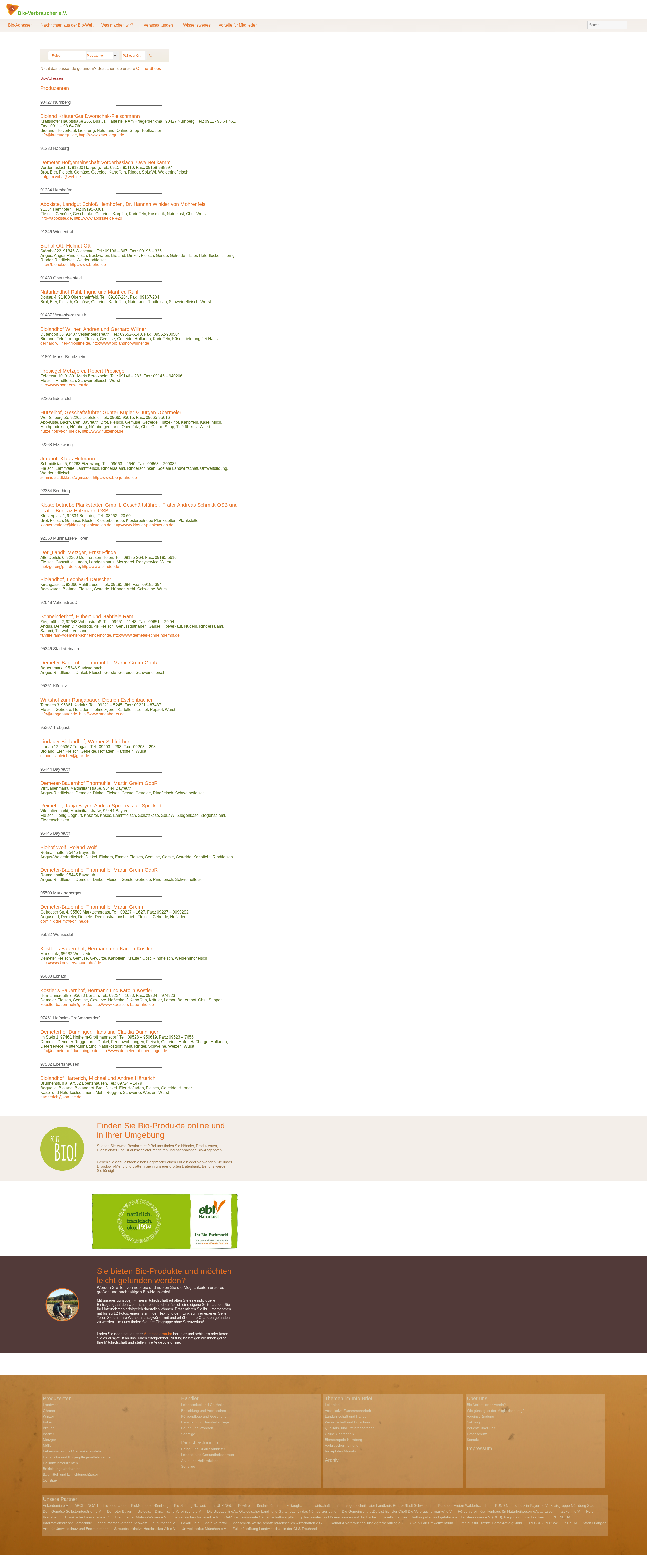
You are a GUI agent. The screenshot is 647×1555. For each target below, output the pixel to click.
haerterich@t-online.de (60, 1097)
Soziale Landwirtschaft (177, 468)
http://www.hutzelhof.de (102, 431)
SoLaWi (149, 172)
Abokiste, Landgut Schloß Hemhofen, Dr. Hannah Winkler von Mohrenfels (122, 204)
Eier (53, 172)
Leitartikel (332, 1405)
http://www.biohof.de (88, 264)
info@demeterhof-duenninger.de (69, 1051)
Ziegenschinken (54, 820)
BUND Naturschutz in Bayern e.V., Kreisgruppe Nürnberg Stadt (545, 1505)
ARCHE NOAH (86, 1505)
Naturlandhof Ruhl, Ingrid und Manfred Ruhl (89, 292)
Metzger (49, 1440)
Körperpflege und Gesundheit (204, 1416)
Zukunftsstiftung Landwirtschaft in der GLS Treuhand (275, 1529)
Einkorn (106, 857)
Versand (80, 631)
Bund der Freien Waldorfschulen (464, 1505)
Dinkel (133, 255)
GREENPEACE (562, 1517)
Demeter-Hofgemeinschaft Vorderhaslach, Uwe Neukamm (105, 162)
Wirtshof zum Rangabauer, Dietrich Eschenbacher (96, 700)
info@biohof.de (54, 264)
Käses (105, 815)
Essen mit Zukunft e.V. (563, 1511)
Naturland (105, 130)
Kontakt (473, 1440)
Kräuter (133, 958)
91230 (46, 148)
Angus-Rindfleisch (70, 255)
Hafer (192, 255)
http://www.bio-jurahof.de (115, 477)
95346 (46, 648)
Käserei (91, 815)
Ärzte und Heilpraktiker (199, 1461)
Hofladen (142, 339)
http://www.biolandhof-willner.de (120, 343)
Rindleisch (157, 302)
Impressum (479, 1448)
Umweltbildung (213, 468)
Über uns (477, 1398)
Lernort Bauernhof (180, 1000)
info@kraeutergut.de (58, 135)
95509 (46, 893)
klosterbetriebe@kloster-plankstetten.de (75, 525)
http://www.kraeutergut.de (101, 135)
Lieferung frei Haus (200, 339)
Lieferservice (51, 1046)
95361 (46, 685)
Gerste (162, 255)
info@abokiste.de (56, 218)
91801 (46, 356)
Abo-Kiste (49, 422)
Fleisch (65, 172)
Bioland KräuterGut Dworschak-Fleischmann (90, 116)
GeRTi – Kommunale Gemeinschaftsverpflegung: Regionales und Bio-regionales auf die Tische (300, 1517)
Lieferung (86, 130)
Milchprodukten (54, 427)
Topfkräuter (151, 130)
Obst (190, 214)
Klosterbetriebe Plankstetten (151, 520)
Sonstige (50, 1480)
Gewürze (98, 958)
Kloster (88, 520)
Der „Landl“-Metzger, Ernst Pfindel (78, 552)
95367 (46, 727)
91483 (46, 278)
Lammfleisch (87, 468)
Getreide (99, 172)
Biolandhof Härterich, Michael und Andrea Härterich (97, 1078)
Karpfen (120, 214)
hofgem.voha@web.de (60, 177)
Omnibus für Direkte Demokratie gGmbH (491, 1523)
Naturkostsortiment (115, 1046)
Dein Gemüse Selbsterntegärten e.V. (72, 1511)
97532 (46, 1064)
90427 (46, 102)
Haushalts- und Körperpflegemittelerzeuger (77, 1457)
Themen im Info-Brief (348, 1398)
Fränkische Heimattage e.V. (87, 1517)
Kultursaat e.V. (164, 1523)
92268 (46, 444)
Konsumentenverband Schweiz (122, 1523)
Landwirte (51, 1405)
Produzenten (57, 1398)
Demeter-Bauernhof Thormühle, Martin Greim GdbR (99, 662)
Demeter (61, 626)
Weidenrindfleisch (191, 958)
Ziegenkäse (188, 815)
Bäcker (48, 1434)
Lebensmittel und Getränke (203, 1405)
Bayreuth (90, 422)
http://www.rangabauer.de (102, 714)
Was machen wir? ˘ (118, 25)
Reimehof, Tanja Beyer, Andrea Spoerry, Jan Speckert (101, 805)
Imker (47, 1422)
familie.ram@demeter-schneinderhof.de (75, 635)
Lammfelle (65, 468)
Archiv (332, 1460)
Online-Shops (148, 68)
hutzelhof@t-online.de (60, 431)
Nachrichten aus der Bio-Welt (67, 25)
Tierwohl (63, 631)
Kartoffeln (117, 172)
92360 (46, 538)
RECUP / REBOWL (544, 1523)
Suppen (216, 1000)
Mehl (130, 589)
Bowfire (244, 1505)
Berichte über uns (481, 1428)
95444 (46, 769)
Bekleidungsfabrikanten (61, 1469)
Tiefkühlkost (187, 427)
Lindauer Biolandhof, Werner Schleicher (84, 741)
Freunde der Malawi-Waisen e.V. (141, 1517)
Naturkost (175, 214)
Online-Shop (128, 130)
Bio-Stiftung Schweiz (190, 1505)
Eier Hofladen (131, 1088)
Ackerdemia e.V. (56, 1505)
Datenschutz (477, 1434)
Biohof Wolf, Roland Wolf (68, 847)
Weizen (175, 1046)
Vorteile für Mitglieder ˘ (239, 25)
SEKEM (571, 1523)
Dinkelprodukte (85, 626)
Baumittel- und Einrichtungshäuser (70, 1474)
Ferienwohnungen (127, 1042)
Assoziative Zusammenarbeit (348, 1411)
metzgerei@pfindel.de (60, 566)
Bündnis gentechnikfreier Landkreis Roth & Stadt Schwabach (383, 1505)
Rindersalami (113, 468)
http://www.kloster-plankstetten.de (143, 525)
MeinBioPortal (215, 1523)
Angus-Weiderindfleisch (61, 857)
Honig (229, 255)
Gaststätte (65, 562)
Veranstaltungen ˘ (159, 25)
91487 (46, 315)
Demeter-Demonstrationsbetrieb (106, 917)
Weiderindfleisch (173, 172)
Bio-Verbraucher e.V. (42, 12)
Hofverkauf (66, 130)
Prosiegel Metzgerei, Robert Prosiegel (82, 371)
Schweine (146, 589)
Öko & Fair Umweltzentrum (431, 1523)
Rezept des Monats (340, 1451)
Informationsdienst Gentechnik (67, 1523)
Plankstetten (189, 520)
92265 (46, 398)
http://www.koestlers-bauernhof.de (70, 963)
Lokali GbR (190, 1523)
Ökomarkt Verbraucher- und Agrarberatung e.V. (366, 1523)
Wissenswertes (197, 25)
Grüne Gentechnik (339, 1434)
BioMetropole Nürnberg (150, 1505)
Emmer (121, 857)
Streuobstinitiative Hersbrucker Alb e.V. (145, 1529)
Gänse (154, 626)
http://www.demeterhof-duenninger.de (133, 1051)
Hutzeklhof (169, 422)
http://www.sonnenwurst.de (64, 385)
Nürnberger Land (104, 427)
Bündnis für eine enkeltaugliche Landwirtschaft (293, 1505)
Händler (190, 1398)
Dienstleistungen (199, 1442)
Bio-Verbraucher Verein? (486, 1405)
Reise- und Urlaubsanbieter (203, 1449)
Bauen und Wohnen (197, 1428)
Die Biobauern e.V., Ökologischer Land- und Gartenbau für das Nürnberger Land (271, 1511)
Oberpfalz (130, 427)
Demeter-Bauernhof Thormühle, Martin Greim (91, 907)
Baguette (48, 1088)
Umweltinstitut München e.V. (204, 1529)
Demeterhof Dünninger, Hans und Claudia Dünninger (99, 1032)
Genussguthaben (131, 626)
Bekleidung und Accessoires (203, 1411)
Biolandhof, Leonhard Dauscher (75, 579)
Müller (48, 1445)
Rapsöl (156, 709)
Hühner (117, 589)
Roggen (113, 1092)
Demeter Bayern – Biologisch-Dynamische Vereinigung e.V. (154, 1511)
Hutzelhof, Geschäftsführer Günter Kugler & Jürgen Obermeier (110, 412)
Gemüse (81, 172)
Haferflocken (210, 255)
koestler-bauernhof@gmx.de (65, 1004)
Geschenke (83, 214)
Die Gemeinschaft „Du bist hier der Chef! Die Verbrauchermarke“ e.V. (397, 1511)
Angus (46, 255)
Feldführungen (69, 339)
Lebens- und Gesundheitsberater (207, 1455)
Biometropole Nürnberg (343, 1440)
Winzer (48, 1416)
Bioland (47, 130)
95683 (46, 976)
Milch (216, 422)
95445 (46, 833)
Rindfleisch (64, 260)
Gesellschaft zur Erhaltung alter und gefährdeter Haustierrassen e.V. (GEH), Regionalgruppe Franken (463, 1517)
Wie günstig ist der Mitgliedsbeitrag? (496, 1411)
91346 (46, 231)
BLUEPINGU (222, 1505)
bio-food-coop (114, 1505)
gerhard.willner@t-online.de (65, 343)
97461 (46, 1018)
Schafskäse (148, 815)
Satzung (473, 1422)
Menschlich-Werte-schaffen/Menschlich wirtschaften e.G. (277, 1523)
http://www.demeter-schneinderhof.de (146, 635)
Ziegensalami (213, 815)
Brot (44, 172)
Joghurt (75, 815)
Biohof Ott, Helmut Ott (65, 246)
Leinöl (142, 709)
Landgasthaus (101, 562)
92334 (46, 490)
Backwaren (99, 255)
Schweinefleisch (183, 302)
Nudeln (190, 626)
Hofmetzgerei (103, 709)
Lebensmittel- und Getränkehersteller (73, 1451)
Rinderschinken (141, 468)
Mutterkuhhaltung (81, 1046)
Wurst (201, 214)
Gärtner (49, 1411)
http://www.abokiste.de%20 (98, 218)
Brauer (48, 1428)
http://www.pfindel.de (100, 566)
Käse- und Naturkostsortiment (67, 1092)
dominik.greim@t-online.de (64, 921)
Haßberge (199, 1042)
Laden (81, 562)
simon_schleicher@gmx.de (64, 756)
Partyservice (147, 562)
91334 (46, 190)
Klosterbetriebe (110, 520)
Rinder (134, 172)
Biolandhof (84, 1088)
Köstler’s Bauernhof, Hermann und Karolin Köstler (96, 948)
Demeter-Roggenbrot (77, 1042)
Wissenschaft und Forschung (348, 1422)
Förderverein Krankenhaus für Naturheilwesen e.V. (498, 1511)
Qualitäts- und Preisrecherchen (350, 1428)
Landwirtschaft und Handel (346, 1416)
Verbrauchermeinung (341, 1445)
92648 (46, 602)
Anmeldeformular (158, 1333)
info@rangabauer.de (58, 714)
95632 (46, 934)
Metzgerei (125, 562)
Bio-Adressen (20, 25)
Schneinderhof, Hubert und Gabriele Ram (86, 616)
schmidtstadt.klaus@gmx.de (65, 477)
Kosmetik (156, 214)
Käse (176, 339)
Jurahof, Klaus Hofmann (67, 458)
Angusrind (49, 917)
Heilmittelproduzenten (60, 1463)
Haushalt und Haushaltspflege (205, 1422)
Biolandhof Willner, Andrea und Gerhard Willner (93, 329)
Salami (46, 631)
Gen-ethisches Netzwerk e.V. (196, 1517)
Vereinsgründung (480, 1416)
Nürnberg (78, 427)
